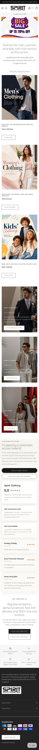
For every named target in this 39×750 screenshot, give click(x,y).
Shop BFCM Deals (7, 722)
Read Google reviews (19, 470)
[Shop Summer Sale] (19, 27)
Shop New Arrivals (19, 631)
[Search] (7, 8)
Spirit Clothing (10, 742)
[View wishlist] (32, 8)
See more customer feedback (19, 476)
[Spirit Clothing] (18, 8)
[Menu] (2, 8)
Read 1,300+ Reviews (19, 637)
